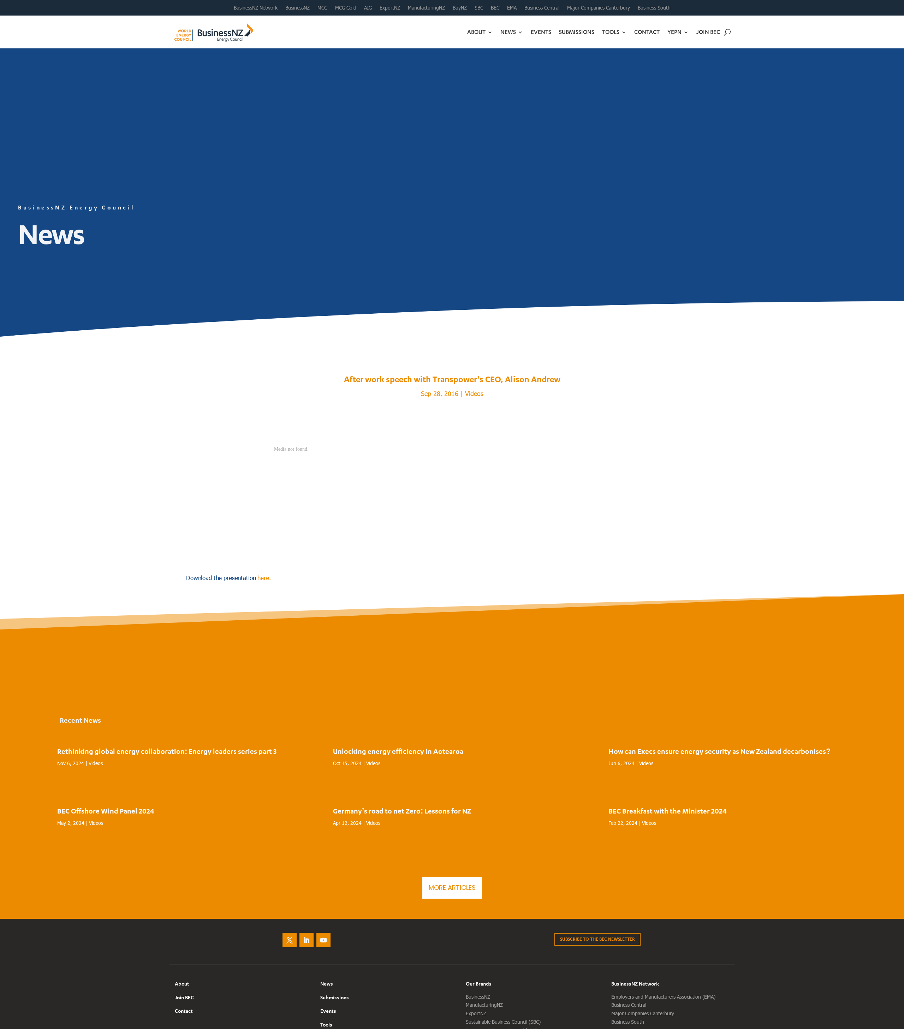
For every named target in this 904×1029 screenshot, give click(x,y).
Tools (610, 31)
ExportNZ (390, 8)
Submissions (576, 31)
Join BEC (708, 31)
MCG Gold (345, 8)
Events (541, 31)
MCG (322, 8)
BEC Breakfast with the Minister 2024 (667, 811)
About (476, 31)
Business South (654, 8)
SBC (479, 8)
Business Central (541, 8)
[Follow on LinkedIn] (306, 940)
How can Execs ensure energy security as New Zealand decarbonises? (719, 751)
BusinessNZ (297, 8)
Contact (647, 31)
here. (263, 577)
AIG (368, 8)
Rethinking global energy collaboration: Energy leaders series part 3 (166, 751)
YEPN (674, 31)
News (508, 31)
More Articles (452, 887)
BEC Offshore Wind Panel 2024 (105, 811)
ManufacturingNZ (426, 8)
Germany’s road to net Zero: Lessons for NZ (402, 811)
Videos (474, 393)
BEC (495, 8)
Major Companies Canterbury (598, 8)
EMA (512, 8)
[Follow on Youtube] (323, 940)
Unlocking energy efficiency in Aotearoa (398, 751)
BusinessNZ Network (256, 8)
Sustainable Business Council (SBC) (503, 1021)
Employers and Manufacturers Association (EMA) (663, 996)
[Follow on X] (289, 940)
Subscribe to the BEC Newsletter (597, 939)
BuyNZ (460, 8)
